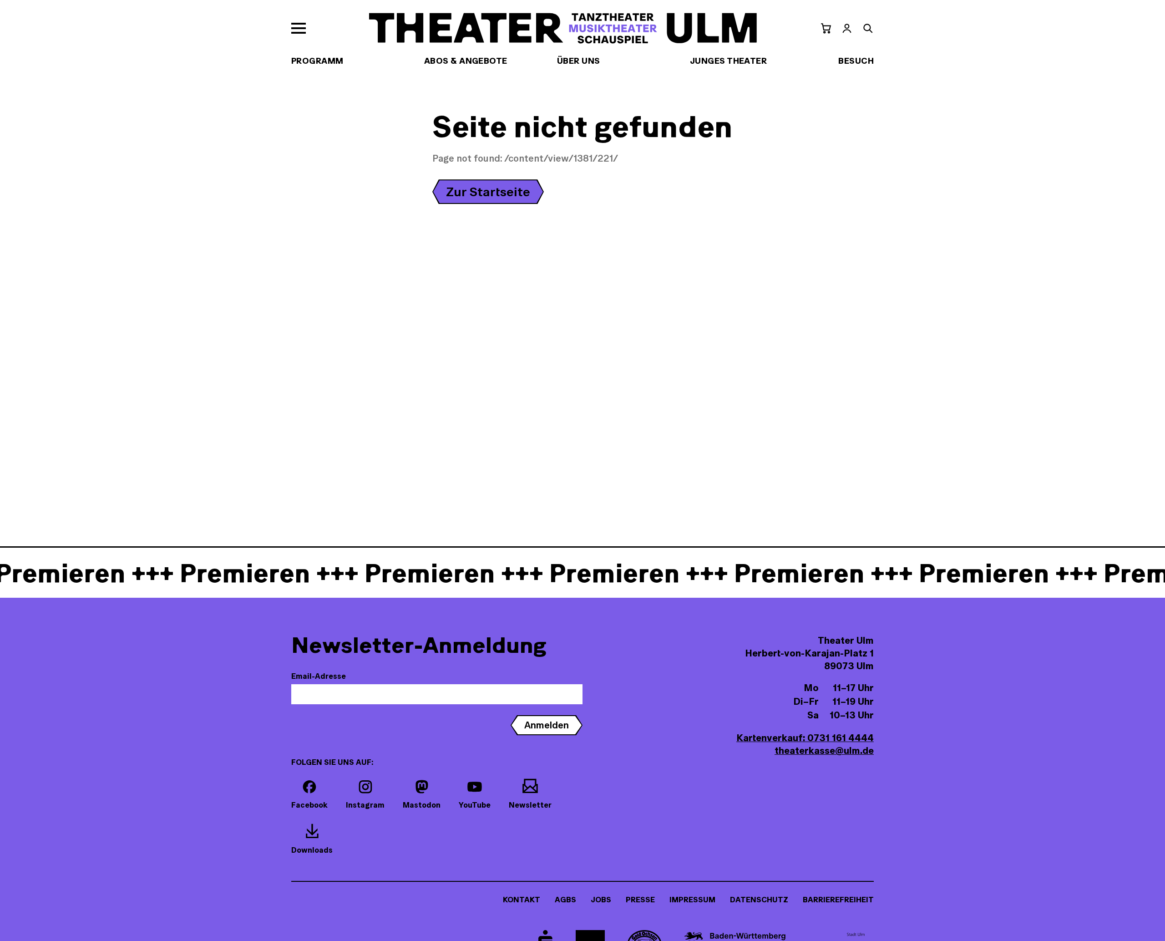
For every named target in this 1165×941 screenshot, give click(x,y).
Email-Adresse (318, 676)
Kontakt (521, 899)
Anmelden (546, 725)
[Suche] (868, 28)
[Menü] (298, 28)
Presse (640, 899)
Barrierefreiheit (838, 899)
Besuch (856, 61)
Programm (317, 61)
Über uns (578, 61)
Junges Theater (728, 61)
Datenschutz (759, 899)
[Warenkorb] (826, 28)
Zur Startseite (488, 191)
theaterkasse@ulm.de (824, 750)
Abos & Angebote (465, 61)
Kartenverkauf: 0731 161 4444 (805, 737)
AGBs (565, 899)
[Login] (847, 28)
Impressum (692, 899)
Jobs (601, 899)
